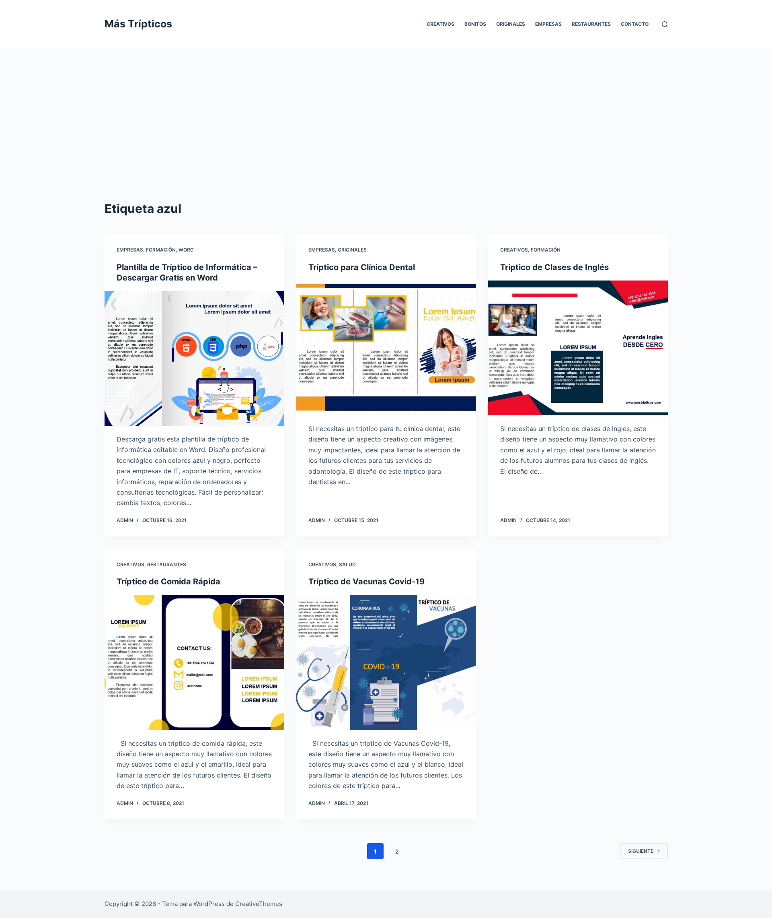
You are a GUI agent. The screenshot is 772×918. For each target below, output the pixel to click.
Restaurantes (591, 24)
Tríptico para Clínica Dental (361, 267)
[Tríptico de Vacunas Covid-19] (386, 662)
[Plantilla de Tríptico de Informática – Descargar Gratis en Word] (194, 358)
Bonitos (475, 24)
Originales (510, 24)
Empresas (548, 24)
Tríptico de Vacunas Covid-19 (366, 581)
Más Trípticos (138, 24)
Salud (347, 564)
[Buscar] (665, 24)
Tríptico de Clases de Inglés (554, 267)
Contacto (635, 24)
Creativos (440, 24)
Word (186, 250)
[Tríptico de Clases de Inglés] (578, 348)
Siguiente (640, 851)
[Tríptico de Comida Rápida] (194, 662)
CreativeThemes (258, 904)
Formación (161, 250)
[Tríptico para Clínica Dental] (386, 348)
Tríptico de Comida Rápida (168, 581)
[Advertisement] (386, 108)
